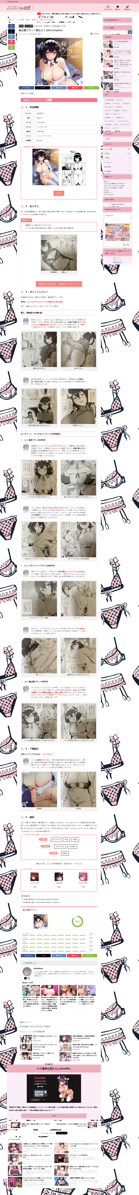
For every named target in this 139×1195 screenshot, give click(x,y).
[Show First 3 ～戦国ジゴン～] (117, 230)
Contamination (110, 100)
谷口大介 (119, 107)
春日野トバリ (109, 117)
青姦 (107, 114)
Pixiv (66, 839)
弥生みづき (120, 117)
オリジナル (39, 26)
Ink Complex (57, 26)
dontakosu (96, 33)
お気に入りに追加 (27, 93)
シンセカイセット (110, 121)
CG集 (117, 158)
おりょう (125, 110)
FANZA (59, 193)
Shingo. (108, 103)
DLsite (126, 245)
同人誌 (21, 26)
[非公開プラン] (41, 921)
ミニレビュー (117, 162)
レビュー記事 (29, 26)
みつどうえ (117, 103)
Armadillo (108, 124)
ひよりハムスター (124, 121)
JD (64, 26)
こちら (54, 1115)
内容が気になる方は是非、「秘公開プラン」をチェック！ (59, 284)
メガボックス (116, 114)
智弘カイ (47, 26)
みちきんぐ (121, 100)
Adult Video (117, 167)
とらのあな (72, 846)
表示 (49, 100)
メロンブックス (60, 846)
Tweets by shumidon (117, 204)
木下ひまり (127, 103)
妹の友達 (117, 110)
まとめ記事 (117, 171)
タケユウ (108, 110)
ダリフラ (116, 128)
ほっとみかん (109, 107)
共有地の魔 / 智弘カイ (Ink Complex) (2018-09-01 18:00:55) (41, 899)
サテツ (108, 128)
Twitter (75, 839)
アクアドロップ (126, 124)
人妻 (116, 124)
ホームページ (56, 839)
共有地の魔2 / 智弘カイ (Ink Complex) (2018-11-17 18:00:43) (41, 902)
